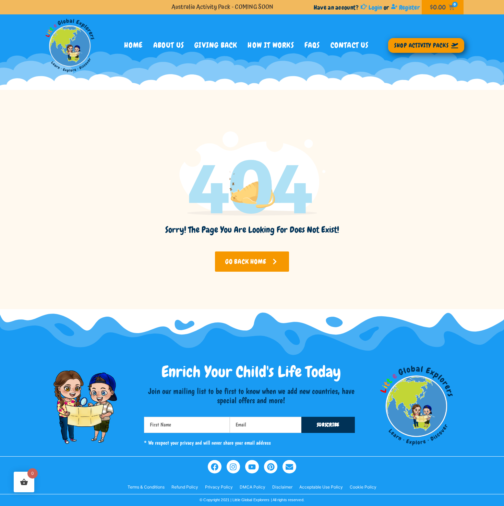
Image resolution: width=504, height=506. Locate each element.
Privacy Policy (219, 487)
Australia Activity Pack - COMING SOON (222, 7)
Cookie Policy (363, 487)
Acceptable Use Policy (321, 487)
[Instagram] (233, 467)
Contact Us (350, 45)
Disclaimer (282, 487)
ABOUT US (168, 45)
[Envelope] (289, 467)
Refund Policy (184, 487)
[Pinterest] (271, 467)
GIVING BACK (215, 45)
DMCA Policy (252, 487)
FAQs (312, 45)
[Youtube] (252, 467)
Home (133, 45)
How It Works (271, 45)
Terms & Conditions (146, 487)
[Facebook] (214, 467)
